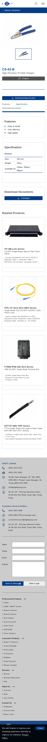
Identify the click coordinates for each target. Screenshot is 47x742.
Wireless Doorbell (10, 665)
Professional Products (12, 599)
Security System (10, 622)
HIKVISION (8, 629)
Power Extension (10, 661)
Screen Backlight (10, 646)
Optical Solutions (10, 614)
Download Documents (11, 108)
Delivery (7, 674)
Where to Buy (9, 714)
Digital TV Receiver (11, 642)
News (6, 694)
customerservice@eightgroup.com (23, 520)
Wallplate (7, 657)
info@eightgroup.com (17, 487)
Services (6, 670)
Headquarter (8, 706)
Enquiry (5, 564)
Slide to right (34, 583)
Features (6, 104)
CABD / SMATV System (12, 606)
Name (4, 544)
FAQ (5, 681)
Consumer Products (11, 638)
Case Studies (9, 698)
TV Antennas (8, 653)
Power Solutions (10, 633)
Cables (6, 602)
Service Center (9, 710)
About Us (6, 686)
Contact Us (7, 703)
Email (4, 558)
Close (40, 728)
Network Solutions (10, 610)
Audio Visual (8, 626)
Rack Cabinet (9, 618)
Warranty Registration (12, 678)
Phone (4, 551)
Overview (7, 690)
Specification (21, 104)
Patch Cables (9, 650)
